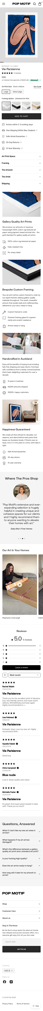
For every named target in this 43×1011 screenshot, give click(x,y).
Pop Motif (12, 997)
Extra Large (18, 92)
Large (7, 92)
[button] (3, 3)
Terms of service (23, 1004)
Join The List (21, 949)
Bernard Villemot (10, 66)
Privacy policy (7, 1004)
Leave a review (21, 667)
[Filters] (4, 675)
